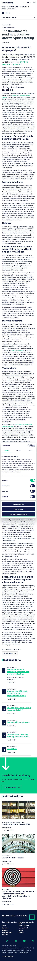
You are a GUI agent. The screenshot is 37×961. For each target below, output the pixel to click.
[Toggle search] (23, 2)
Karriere (5, 935)
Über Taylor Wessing (9, 922)
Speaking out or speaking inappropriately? (19, 709)
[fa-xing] (31, 941)
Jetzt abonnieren (18, 775)
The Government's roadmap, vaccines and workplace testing (18, 671)
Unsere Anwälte (24, 926)
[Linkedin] (3, 13)
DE (28, 3)
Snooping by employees (18, 722)
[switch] (32, 485)
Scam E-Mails (23, 952)
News (4, 926)
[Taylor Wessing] (7, 3)
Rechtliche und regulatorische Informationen (16, 950)
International (23, 928)
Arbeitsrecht (8, 653)
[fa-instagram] (5, 941)
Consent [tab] (6, 450)
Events (20, 930)
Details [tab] (18, 450)
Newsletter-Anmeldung (14, 915)
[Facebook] (6, 13)
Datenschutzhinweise (9, 945)
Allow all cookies (18, 504)
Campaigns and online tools (26, 922)
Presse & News (7, 933)
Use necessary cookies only (18, 514)
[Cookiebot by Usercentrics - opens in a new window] (27, 445)
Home (3, 7)
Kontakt (21, 933)
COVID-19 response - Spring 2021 (15, 63)
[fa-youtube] (23, 941)
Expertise (5, 928)
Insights (24, 7)
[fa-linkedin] (14, 941)
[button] (23, 2)
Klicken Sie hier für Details (18, 817)
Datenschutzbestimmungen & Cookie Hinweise (17, 948)
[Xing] (9, 13)
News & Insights (13, 7)
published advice (17, 350)
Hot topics (12, 749)
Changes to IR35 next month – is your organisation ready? (17, 693)
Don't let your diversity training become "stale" (18, 735)
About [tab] (30, 450)
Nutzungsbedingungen (9, 952)
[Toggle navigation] (34, 2)
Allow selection (18, 509)
